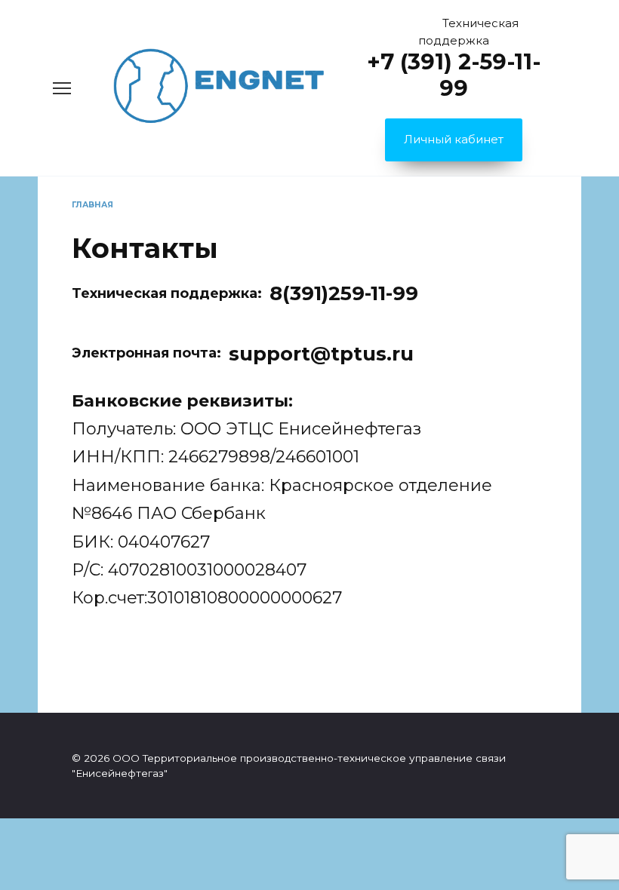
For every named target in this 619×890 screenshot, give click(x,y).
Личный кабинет (454, 139)
